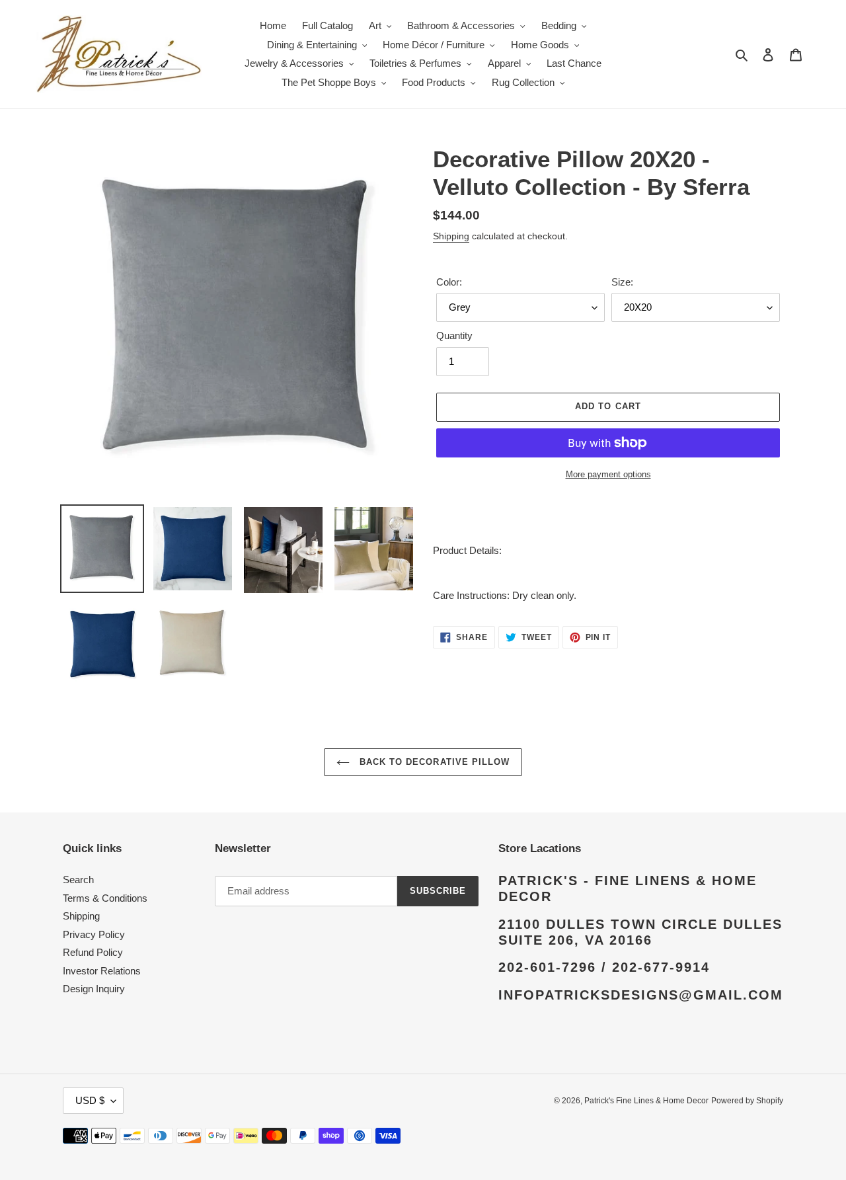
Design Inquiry (94, 988)
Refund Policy (93, 952)
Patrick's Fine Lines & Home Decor (646, 1100)
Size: (622, 282)
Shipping (451, 236)
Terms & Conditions (105, 898)
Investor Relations (102, 970)
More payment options (608, 474)
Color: (449, 282)
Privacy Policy (94, 934)
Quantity (454, 335)
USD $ (89, 1100)
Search (78, 879)
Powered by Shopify (747, 1100)
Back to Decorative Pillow (433, 762)
